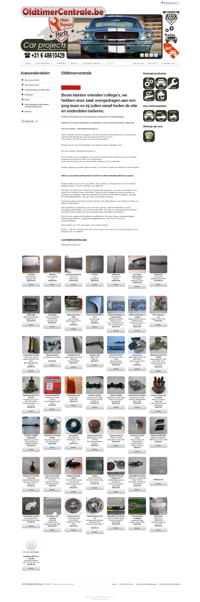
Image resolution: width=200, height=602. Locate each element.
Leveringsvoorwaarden (146, 584)
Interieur (28, 111)
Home (27, 63)
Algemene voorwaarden (63, 584)
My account (139, 63)
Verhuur (74, 63)
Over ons (152, 63)
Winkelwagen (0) (170, 3)
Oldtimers (61, 63)
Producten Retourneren (170, 584)
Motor (27, 99)
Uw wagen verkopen (92, 63)
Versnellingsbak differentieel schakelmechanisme (37, 105)
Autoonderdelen (43, 63)
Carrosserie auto (32, 85)
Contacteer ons (168, 63)
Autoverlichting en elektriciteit (37, 90)
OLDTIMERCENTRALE (32, 584)
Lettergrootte (29, 121)
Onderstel (29, 95)
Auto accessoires (32, 80)
